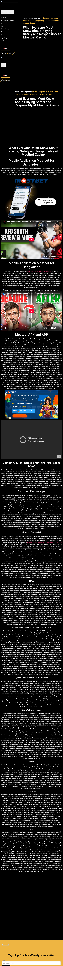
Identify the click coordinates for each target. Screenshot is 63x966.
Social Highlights (6, 29)
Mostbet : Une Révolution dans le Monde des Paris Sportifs (44, 542)
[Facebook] (2, 53)
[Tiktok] (13, 53)
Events (3, 35)
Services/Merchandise (7, 20)
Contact (3, 41)
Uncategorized (34, 18)
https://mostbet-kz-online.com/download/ (39, 271)
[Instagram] (6, 53)
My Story (3, 17)
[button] (5, 70)
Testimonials (4, 32)
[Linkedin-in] (9, 53)
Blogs (2, 26)
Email (3, 960)
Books (3, 23)
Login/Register (5, 38)
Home (25, 18)
